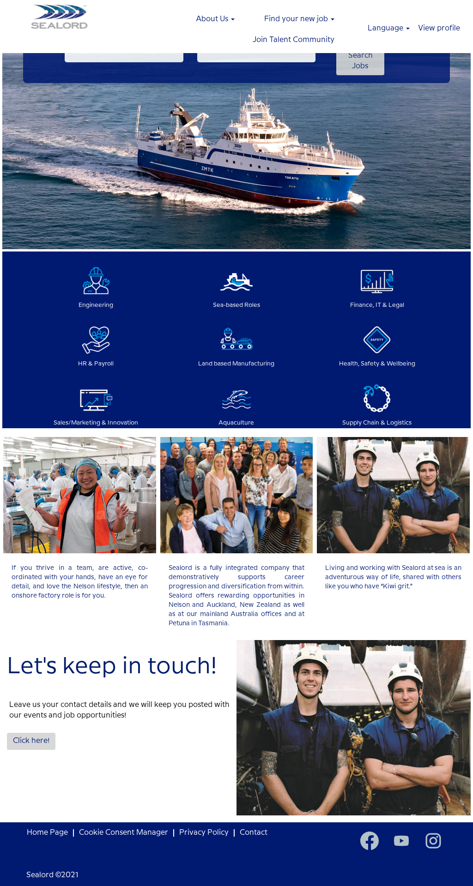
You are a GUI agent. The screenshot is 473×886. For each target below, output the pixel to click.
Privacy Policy (204, 832)
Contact (253, 832)
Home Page (47, 832)
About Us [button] (213, 19)
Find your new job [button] (297, 19)
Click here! (31, 740)
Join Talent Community (293, 39)
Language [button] (386, 28)
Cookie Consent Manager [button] (123, 832)
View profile (439, 28)
